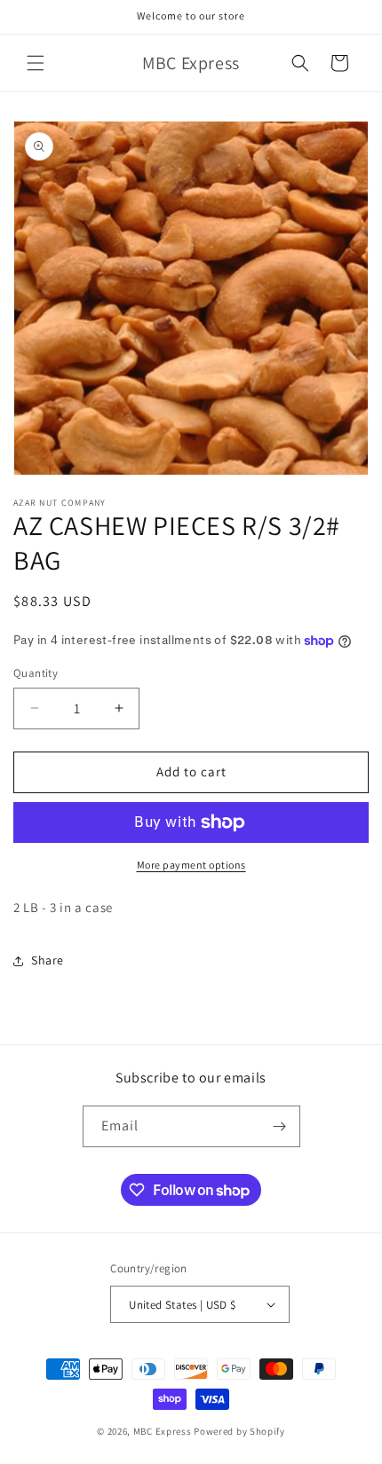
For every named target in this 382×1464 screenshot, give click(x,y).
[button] (35, 63)
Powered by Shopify (239, 1431)
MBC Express (162, 1431)
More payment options (191, 864)
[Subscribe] (279, 1126)
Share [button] (47, 960)
